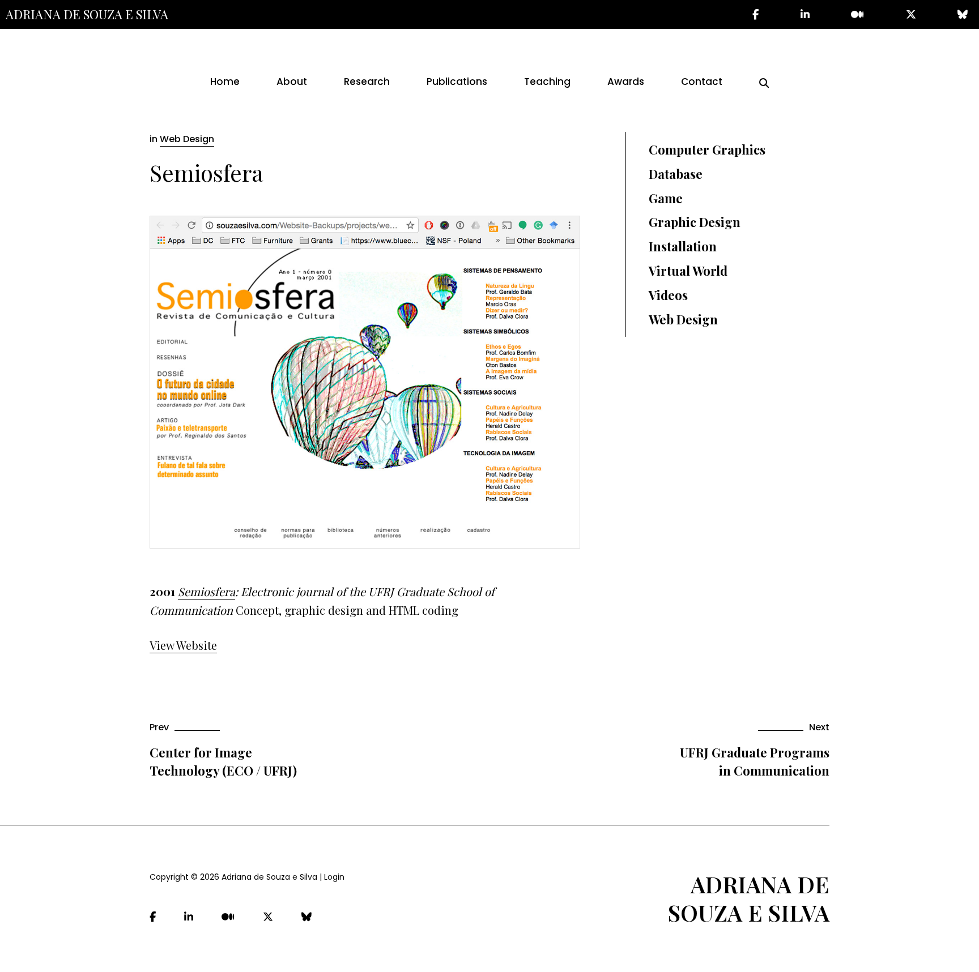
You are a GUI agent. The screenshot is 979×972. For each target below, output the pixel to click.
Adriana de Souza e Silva (87, 14)
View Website (183, 645)
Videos (668, 294)
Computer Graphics (707, 149)
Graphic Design (694, 221)
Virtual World (688, 270)
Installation (683, 246)
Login (334, 877)
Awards (625, 81)
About (291, 81)
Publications (457, 81)
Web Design (187, 138)
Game (666, 198)
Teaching (547, 81)
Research (367, 81)
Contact (701, 81)
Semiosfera (206, 591)
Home (225, 81)
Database (676, 173)
